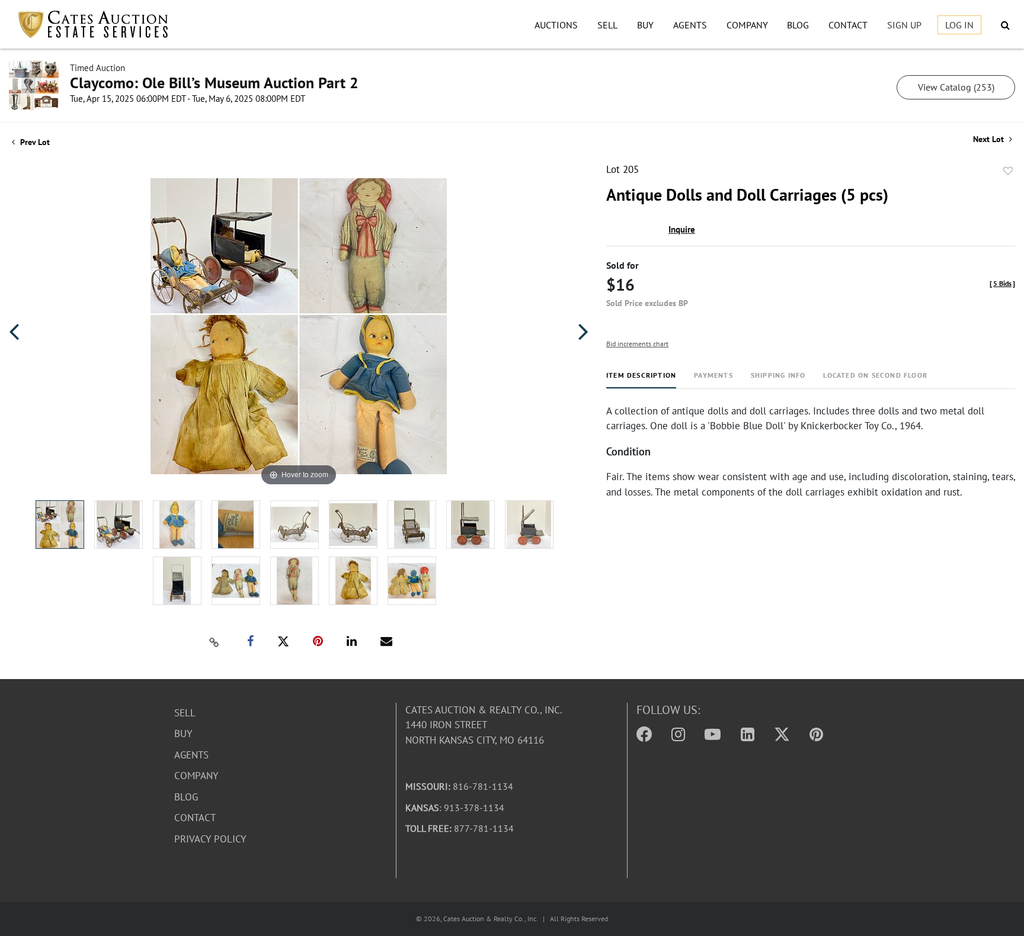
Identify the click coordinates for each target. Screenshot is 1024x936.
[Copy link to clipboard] (214, 642)
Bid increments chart (637, 343)
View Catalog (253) (956, 87)
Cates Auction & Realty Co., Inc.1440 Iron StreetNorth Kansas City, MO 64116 (483, 725)
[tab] (641, 379)
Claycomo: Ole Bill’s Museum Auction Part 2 (214, 82)
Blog (798, 25)
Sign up (904, 25)
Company (747, 25)
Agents (690, 25)
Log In (959, 25)
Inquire (681, 229)
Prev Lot (34, 142)
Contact (848, 25)
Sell (607, 25)
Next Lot (989, 139)
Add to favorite (1008, 171)
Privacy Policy (210, 838)
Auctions (556, 25)
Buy (645, 25)
